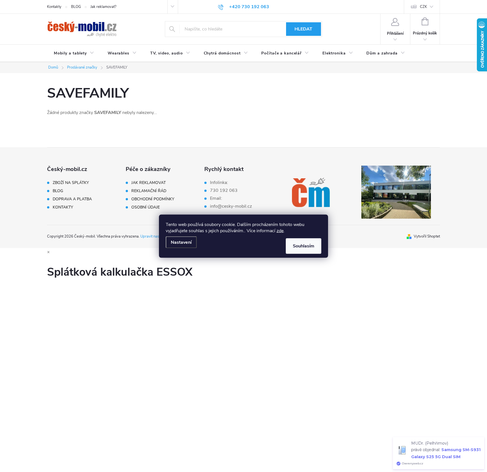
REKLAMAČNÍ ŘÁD (148, 191)
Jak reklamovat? (103, 6)
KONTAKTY (63, 207)
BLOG (76, 6)
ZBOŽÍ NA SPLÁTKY (71, 183)
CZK (423, 6)
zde (280, 230)
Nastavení (181, 242)
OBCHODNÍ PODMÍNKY (152, 199)
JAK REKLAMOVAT (148, 183)
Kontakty (54, 6)
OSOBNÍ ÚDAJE (145, 207)
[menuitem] (74, 53)
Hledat (303, 29)
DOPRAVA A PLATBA (72, 199)
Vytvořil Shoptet (427, 236)
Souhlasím (303, 246)
